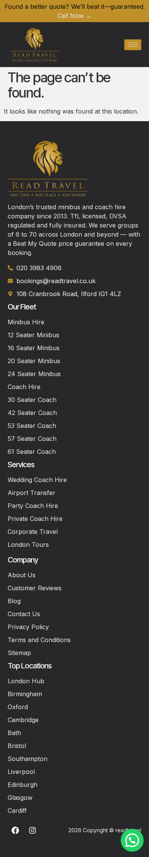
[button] (132, 840)
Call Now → (74, 15)
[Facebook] (15, 830)
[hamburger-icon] (132, 44)
